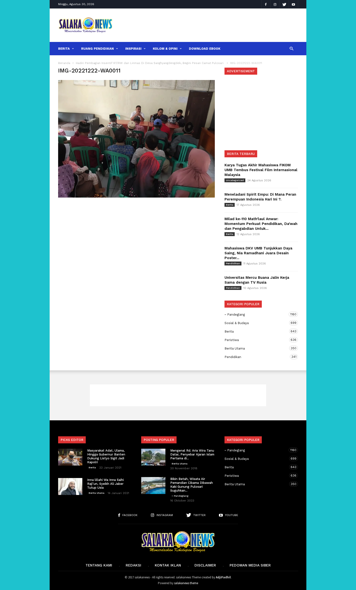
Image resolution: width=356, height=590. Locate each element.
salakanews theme (186, 583)
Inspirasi (133, 48)
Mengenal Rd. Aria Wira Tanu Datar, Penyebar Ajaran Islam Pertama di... (192, 454)
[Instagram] (275, 4)
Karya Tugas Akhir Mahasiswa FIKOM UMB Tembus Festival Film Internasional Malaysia (260, 170)
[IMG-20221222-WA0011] (136, 139)
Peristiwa (256, 340)
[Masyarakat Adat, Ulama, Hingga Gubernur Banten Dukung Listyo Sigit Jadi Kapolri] (70, 457)
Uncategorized (235, 180)
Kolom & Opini (165, 48)
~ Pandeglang (256, 314)
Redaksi (133, 565)
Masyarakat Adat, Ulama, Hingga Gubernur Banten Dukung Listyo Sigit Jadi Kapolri (106, 456)
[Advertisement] (209, 25)
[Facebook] (266, 4)
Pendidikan (233, 263)
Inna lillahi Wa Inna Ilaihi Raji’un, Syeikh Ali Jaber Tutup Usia (105, 483)
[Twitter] (284, 4)
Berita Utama (256, 348)
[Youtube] (293, 4)
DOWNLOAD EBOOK (204, 48)
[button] (291, 48)
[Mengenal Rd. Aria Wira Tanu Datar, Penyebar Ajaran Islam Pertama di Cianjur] (153, 457)
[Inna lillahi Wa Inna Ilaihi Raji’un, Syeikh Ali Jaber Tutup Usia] (70, 486)
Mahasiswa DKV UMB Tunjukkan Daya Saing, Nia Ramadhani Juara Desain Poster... (258, 253)
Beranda (64, 63)
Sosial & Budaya (256, 323)
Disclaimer (205, 565)
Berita (64, 48)
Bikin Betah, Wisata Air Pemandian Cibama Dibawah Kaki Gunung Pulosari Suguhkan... (191, 484)
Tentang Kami (98, 565)
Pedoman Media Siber (250, 565)
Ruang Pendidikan (97, 48)
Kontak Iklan (168, 565)
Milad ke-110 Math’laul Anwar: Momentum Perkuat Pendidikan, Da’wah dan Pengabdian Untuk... (260, 224)
